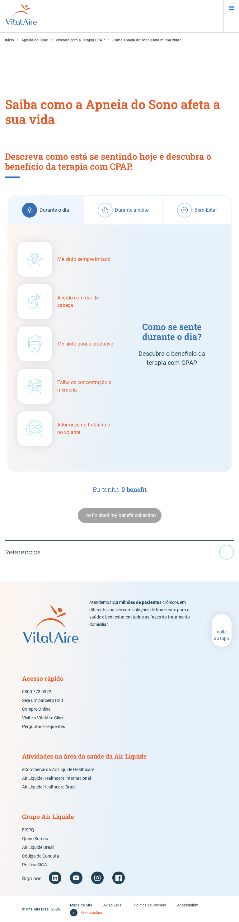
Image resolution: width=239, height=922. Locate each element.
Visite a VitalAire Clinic (43, 717)
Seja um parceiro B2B (42, 700)
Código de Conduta (40, 856)
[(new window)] (55, 878)
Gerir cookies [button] (92, 912)
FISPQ (28, 829)
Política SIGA (34, 864)
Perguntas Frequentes (43, 726)
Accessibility (187, 905)
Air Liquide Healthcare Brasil (49, 786)
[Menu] (231, 8)
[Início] (21, 16)
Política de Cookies (150, 905)
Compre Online (36, 709)
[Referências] (119, 552)
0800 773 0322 (36, 691)
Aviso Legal (113, 905)
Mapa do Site (81, 905)
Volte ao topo (221, 635)
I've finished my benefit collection (119, 515)
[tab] (45, 210)
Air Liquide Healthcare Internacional (56, 778)
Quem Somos (35, 838)
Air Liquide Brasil (38, 847)
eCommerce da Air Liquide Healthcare (58, 769)
